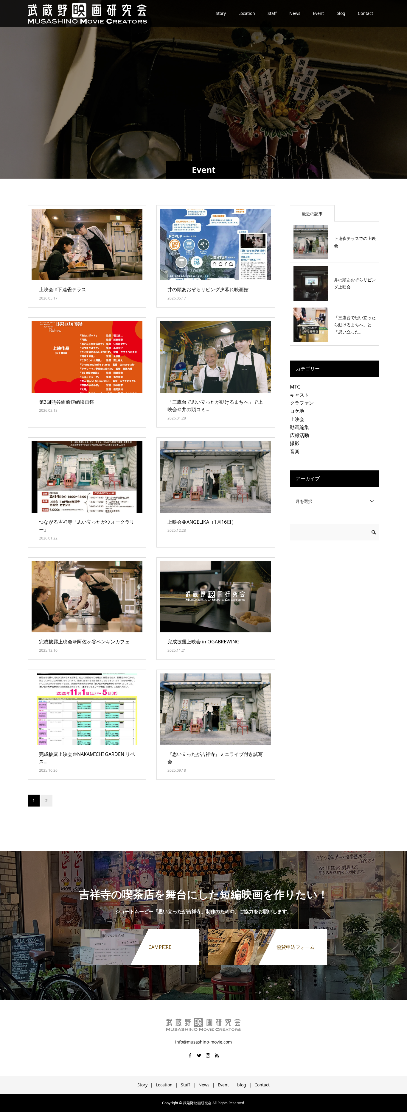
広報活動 (299, 435)
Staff (272, 13)
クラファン (302, 403)
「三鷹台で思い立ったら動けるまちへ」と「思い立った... (355, 325)
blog (340, 13)
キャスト (299, 395)
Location (246, 13)
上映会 (297, 419)
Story (221, 13)
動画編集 (299, 427)
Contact (365, 13)
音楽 (294, 451)
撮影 (294, 443)
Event (318, 13)
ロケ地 (297, 411)
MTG (295, 386)
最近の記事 (312, 213)
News (294, 13)
